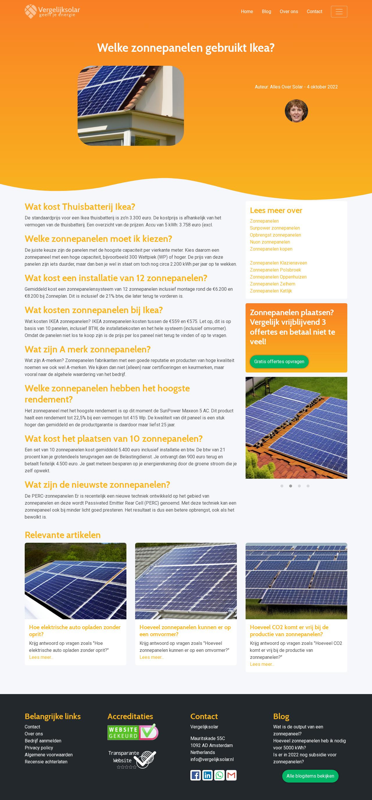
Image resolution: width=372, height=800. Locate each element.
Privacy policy (39, 748)
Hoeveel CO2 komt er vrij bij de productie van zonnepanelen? (289, 631)
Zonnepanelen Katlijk (271, 291)
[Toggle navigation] (339, 11)
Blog (266, 11)
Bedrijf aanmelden (43, 741)
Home (247, 11)
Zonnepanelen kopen (271, 249)
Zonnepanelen (264, 221)
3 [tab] (301, 483)
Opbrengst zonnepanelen (275, 235)
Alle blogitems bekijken (310, 776)
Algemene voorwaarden (49, 755)
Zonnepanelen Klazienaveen (278, 263)
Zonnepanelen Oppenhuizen (278, 277)
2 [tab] (292, 483)
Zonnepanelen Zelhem (272, 284)
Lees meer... (41, 657)
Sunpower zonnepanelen (275, 228)
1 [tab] (283, 483)
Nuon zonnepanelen (270, 242)
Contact (314, 11)
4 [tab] (309, 483)
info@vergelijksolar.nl (212, 759)
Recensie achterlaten (46, 761)
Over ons (289, 11)
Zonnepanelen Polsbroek (275, 270)
